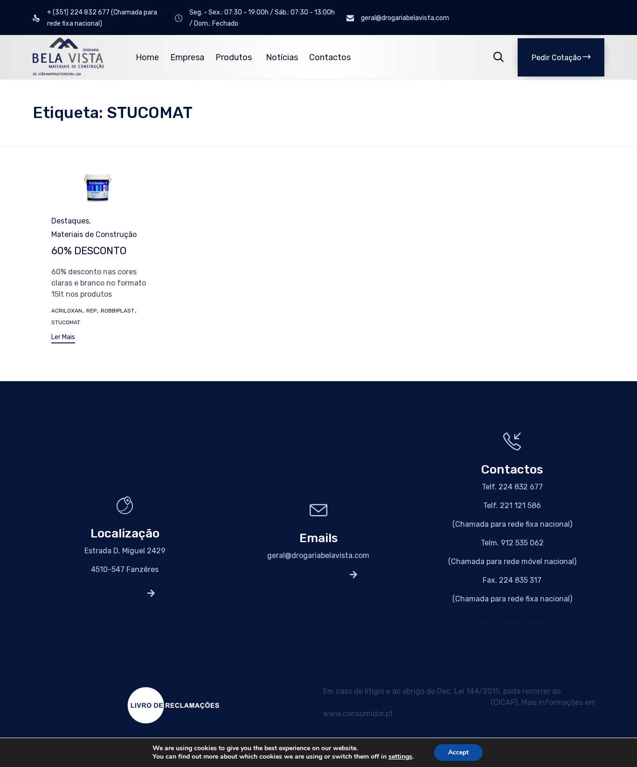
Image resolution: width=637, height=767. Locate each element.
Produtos (233, 57)
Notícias (282, 57)
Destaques (70, 220)
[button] (561, 57)
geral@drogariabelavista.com (318, 555)
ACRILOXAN (66, 310)
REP (91, 310)
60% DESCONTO (88, 250)
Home (147, 57)
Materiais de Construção (94, 234)
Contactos (330, 57)
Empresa (187, 57)
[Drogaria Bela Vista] (68, 57)
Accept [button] (458, 752)
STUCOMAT (65, 322)
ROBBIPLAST (117, 310)
